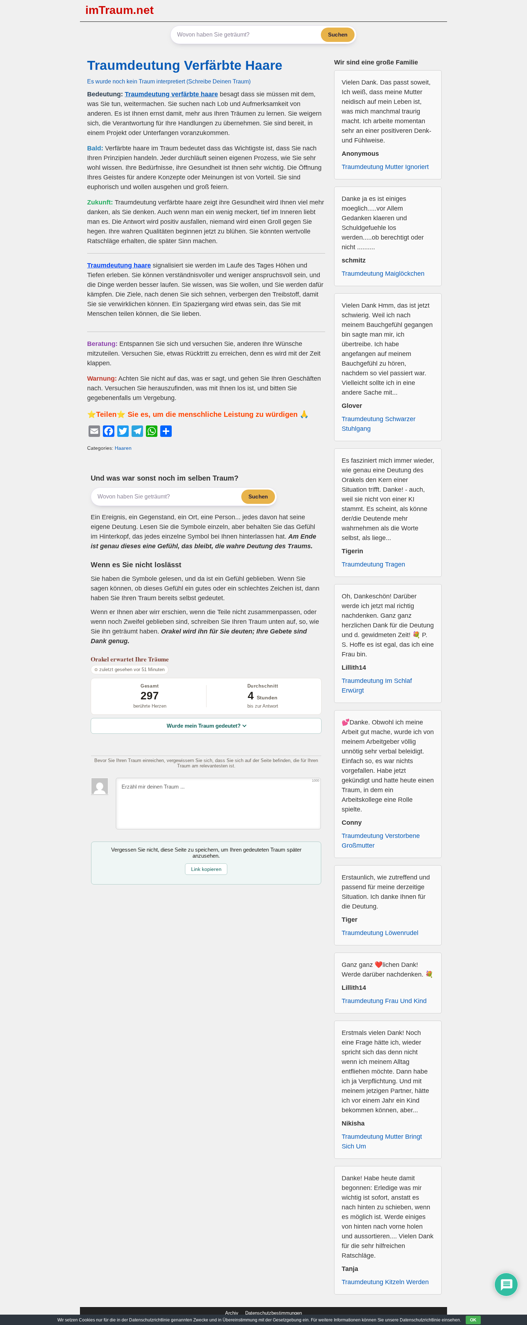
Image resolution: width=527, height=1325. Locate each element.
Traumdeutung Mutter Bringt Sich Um (382, 1141)
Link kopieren (206, 869)
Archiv (231, 1313)
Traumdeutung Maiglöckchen (383, 273)
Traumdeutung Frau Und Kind (384, 1000)
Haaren (123, 448)
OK (473, 1319)
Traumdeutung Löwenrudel (380, 932)
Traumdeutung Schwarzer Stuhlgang (379, 423)
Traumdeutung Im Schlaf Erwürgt (377, 685)
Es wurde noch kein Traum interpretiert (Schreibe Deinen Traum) (169, 81)
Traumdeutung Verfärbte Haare (185, 65)
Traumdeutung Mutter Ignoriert (385, 166)
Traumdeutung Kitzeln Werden (385, 1282)
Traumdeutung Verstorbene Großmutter (381, 840)
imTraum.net (119, 10)
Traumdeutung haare (119, 265)
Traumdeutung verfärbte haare (171, 94)
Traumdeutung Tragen (373, 564)
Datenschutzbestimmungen (273, 1313)
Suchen (337, 35)
